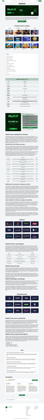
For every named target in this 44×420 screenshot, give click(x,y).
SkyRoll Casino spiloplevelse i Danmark (11, 60)
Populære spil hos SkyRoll (9, 56)
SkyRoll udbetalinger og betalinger (10, 66)
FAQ (6, 72)
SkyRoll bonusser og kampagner (10, 63)
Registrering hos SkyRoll (9, 59)
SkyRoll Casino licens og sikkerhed (10, 69)
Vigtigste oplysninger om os (9, 57)
